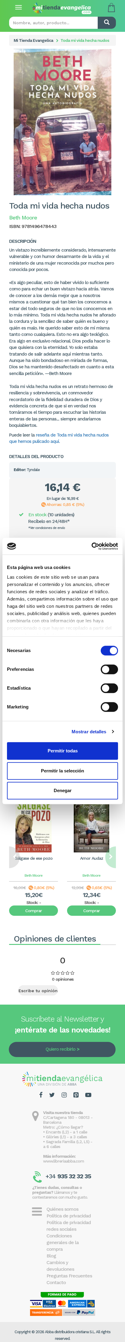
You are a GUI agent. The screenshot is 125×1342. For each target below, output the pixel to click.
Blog (51, 1256)
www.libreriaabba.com (63, 1161)
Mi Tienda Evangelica (33, 40)
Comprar (33, 910)
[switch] (109, 669)
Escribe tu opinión (38, 990)
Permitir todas (63, 750)
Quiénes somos (62, 1209)
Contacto (56, 1282)
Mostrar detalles (89, 731)
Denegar (63, 790)
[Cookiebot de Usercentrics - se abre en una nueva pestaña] (91, 546)
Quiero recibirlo (60, 1049)
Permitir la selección (62, 770)
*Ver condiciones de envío (46, 528)
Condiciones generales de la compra (62, 1242)
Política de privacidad (68, 1216)
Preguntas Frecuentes (69, 1276)
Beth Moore (33, 875)
